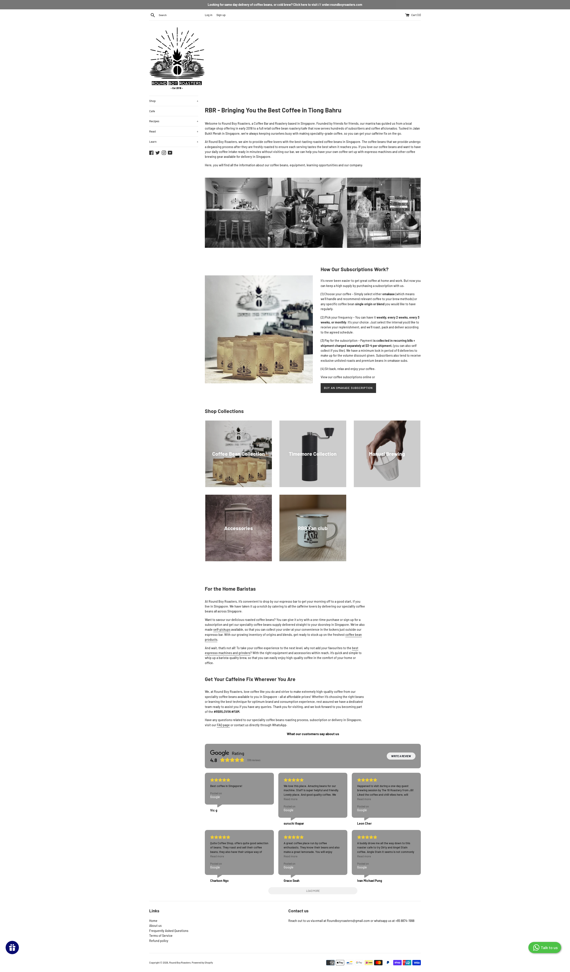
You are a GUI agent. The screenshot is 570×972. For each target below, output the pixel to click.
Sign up (221, 15)
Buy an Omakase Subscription (348, 388)
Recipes (173, 121)
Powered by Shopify (202, 962)
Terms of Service (161, 935)
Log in (208, 15)
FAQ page (223, 725)
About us (155, 925)
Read (173, 131)
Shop (173, 101)
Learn (173, 141)
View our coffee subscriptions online (346, 377)
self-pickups (221, 629)
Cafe (152, 111)
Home (153, 921)
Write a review (401, 756)
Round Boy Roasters (180, 962)
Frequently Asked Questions (168, 931)
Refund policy (158, 941)
